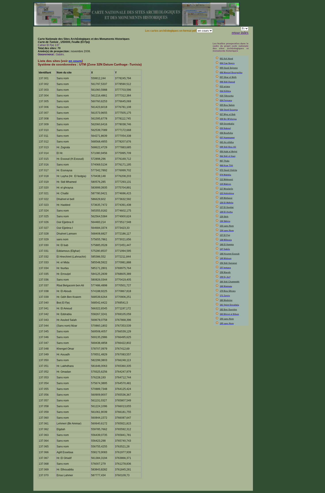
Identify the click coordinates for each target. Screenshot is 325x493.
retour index (240, 33)
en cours (75, 61)
